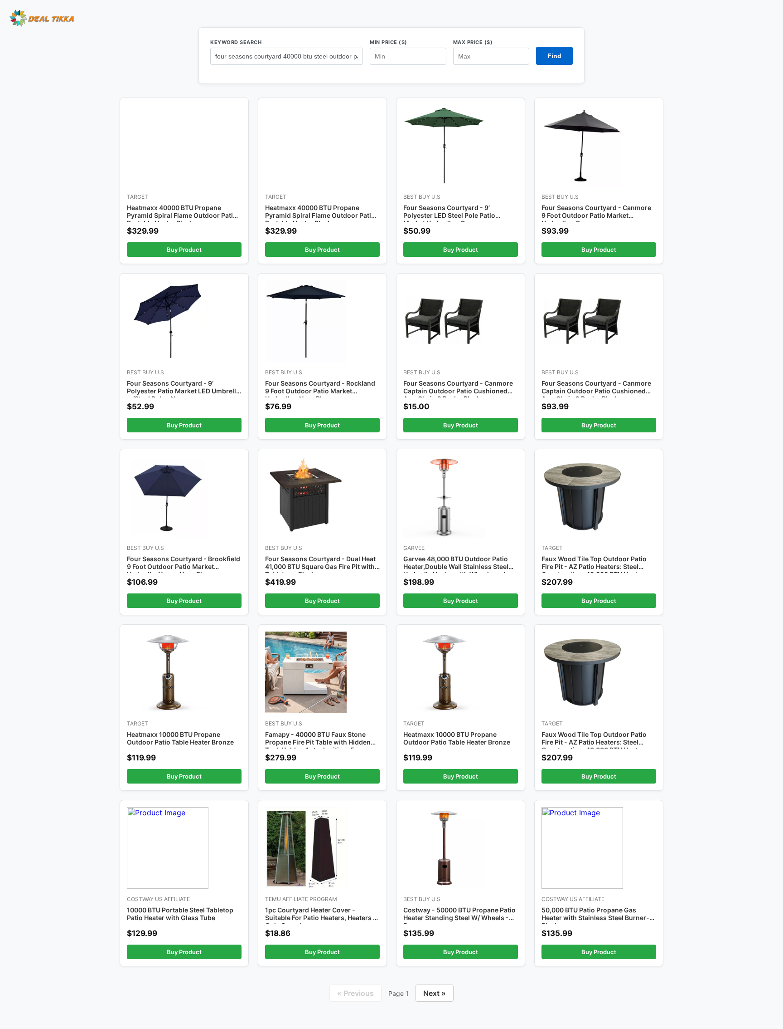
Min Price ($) (388, 42)
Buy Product (184, 249)
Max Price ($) (473, 42)
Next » (434, 993)
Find (554, 55)
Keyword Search (235, 42)
